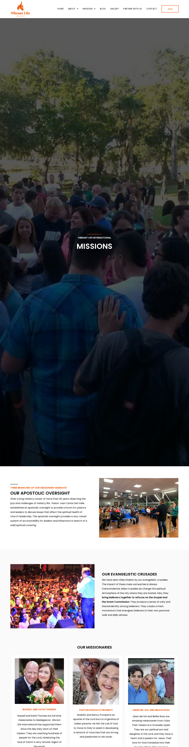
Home (60, 8)
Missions (88, 8)
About (71, 8)
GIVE (170, 9)
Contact (151, 8)
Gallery (114, 8)
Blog (103, 8)
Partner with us (132, 8)
